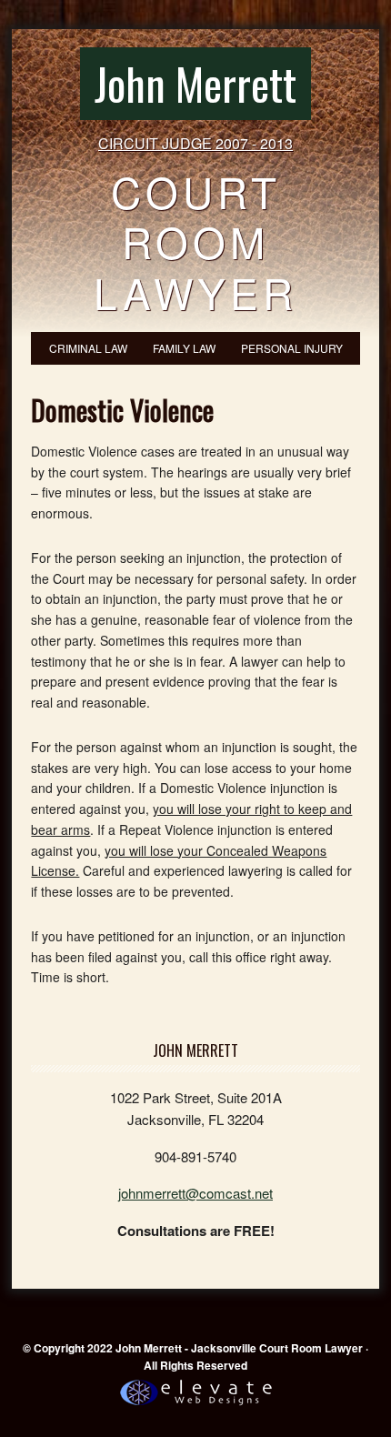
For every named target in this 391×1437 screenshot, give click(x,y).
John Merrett (195, 83)
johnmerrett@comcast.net (195, 1192)
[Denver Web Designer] (195, 1406)
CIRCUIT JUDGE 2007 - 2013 (195, 143)
